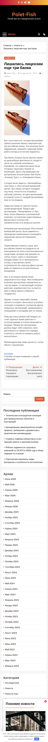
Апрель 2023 (11, 655)
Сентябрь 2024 (12, 567)
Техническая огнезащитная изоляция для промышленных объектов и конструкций (22, 418)
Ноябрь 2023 (11, 616)
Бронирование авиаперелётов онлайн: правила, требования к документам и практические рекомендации (23, 430)
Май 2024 (10, 583)
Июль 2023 (10, 638)
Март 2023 (10, 660)
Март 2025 (10, 534)
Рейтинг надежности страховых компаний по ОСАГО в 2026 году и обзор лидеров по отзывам (23, 450)
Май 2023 (10, 649)
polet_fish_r (12, 73)
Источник (8, 353)
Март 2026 (10, 495)
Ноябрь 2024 (11, 556)
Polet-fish (24, 14)
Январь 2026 (11, 506)
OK (37, 739)
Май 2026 (10, 484)
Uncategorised (12, 683)
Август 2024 (11, 572)
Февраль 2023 (12, 666)
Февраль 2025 (12, 539)
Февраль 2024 (12, 600)
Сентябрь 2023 (12, 627)
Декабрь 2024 (12, 550)
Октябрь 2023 (11, 622)
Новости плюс (11, 694)
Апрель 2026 (11, 490)
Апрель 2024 (11, 589)
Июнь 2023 (10, 644)
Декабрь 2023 (12, 611)
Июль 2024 (10, 578)
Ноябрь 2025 (11, 517)
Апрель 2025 (11, 528)
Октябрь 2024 (11, 561)
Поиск (6, 394)
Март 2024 (10, 594)
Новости (9, 58)
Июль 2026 (10, 479)
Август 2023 (11, 633)
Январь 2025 (11, 545)
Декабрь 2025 (12, 512)
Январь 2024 (11, 605)
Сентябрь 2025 (12, 523)
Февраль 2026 (12, 501)
